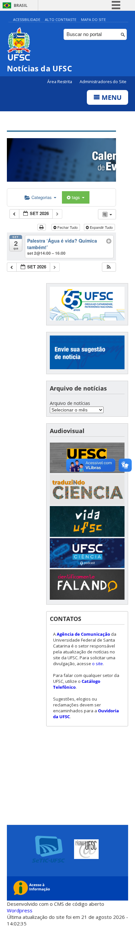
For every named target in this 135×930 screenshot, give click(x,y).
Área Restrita (60, 81)
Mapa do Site (93, 19)
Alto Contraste (60, 19)
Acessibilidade (26, 19)
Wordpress (19, 910)
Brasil (21, 5)
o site (97, 663)
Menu (111, 97)
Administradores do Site (103, 81)
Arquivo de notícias (70, 403)
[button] (108, 267)
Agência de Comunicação (83, 634)
